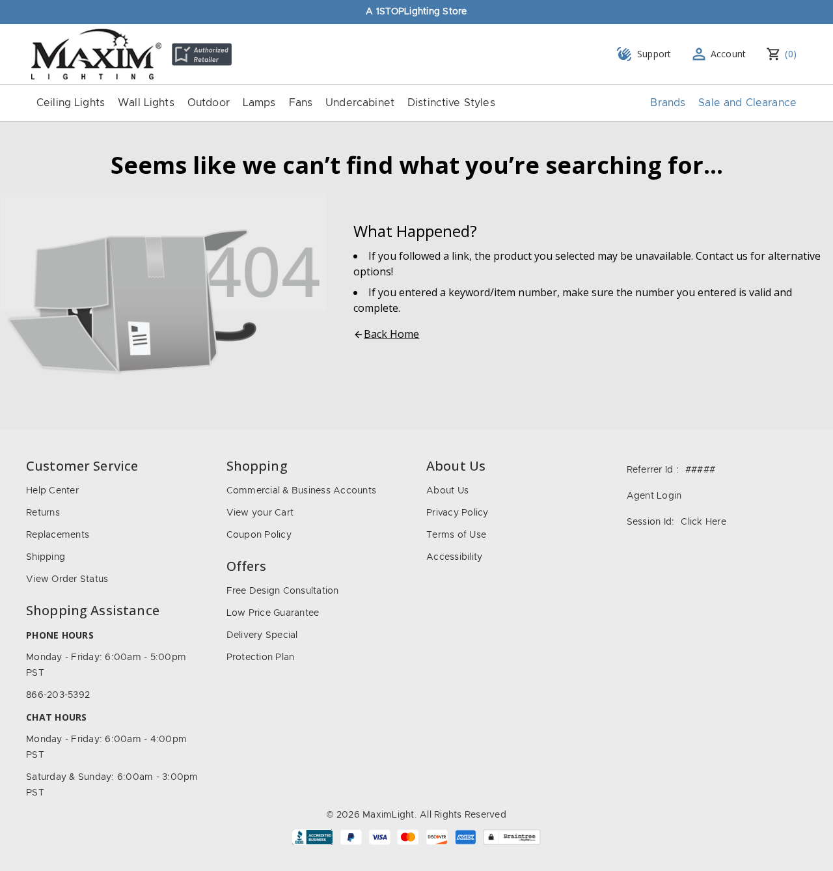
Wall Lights (146, 103)
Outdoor (208, 103)
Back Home (391, 334)
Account (728, 54)
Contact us (722, 256)
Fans (301, 103)
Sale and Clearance (747, 103)
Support (654, 54)
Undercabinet (359, 103)
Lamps (259, 103)
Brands (667, 103)
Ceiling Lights (70, 103)
